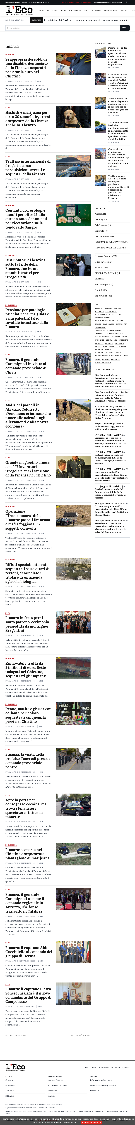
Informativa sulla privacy (101, 1080)
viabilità (115, 359)
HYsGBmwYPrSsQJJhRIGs (108, 406)
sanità (108, 349)
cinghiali (109, 333)
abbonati (99, 308)
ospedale (113, 346)
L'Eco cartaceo (102, 262)
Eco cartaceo (110, 10)
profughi (99, 349)
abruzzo (109, 308)
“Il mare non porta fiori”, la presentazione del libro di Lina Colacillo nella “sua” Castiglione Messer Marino (111, 475)
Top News (115, 1067)
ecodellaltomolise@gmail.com (103, 1085)
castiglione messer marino (108, 330)
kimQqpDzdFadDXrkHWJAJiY (110, 503)
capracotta (121, 324)
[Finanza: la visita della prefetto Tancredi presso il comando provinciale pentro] (73, 759)
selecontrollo (102, 356)
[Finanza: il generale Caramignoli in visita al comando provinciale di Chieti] (73, 364)
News (63, 10)
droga (98, 337)
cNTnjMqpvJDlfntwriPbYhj (109, 435)
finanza (105, 337)
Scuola (98, 278)
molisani (109, 343)
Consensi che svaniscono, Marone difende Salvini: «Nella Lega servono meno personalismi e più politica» (118, 157)
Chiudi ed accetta (91, 1122)
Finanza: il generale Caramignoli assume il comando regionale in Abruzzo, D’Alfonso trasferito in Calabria (24, 903)
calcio (98, 324)
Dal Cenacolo (101, 225)
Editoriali (9, 1096)
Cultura (98, 219)
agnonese (99, 311)
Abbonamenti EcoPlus (57, 1085)
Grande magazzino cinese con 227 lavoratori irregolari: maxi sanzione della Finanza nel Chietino (28, 469)
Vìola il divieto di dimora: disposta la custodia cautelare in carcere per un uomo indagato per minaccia (118, 105)
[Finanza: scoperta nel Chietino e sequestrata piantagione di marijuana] (73, 854)
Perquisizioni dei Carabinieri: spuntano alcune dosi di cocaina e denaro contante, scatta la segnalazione (87, 20)
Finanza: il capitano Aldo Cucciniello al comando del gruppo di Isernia (28, 951)
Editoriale (96, 10)
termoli (115, 356)
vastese (124, 356)
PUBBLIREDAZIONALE (105, 273)
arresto (99, 318)
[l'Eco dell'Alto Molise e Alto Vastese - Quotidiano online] (19, 10)
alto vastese (101, 314)
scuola (117, 353)
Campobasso (108, 324)
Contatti (124, 10)
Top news (99, 296)
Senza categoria (102, 284)
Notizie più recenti (81, 1035)
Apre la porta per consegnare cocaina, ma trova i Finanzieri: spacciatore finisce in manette (25, 808)
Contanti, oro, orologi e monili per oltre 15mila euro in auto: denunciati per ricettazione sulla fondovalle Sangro (26, 219)
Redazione (52, 1091)
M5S (115, 340)
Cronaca (9, 1080)
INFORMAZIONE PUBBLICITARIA (110, 247)
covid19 (119, 333)
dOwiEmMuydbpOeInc (106, 375)
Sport (97, 290)
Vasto (98, 359)
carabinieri (100, 327)
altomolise (111, 311)
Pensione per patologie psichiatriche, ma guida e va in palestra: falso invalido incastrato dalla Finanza (27, 318)
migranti (99, 343)
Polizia (122, 346)
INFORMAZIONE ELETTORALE (110, 242)
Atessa (107, 318)
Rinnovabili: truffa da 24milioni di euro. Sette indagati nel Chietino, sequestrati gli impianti (26, 669)
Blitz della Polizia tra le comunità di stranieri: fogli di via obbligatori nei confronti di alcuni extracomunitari (118, 81)
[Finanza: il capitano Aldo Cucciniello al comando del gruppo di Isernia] (73, 952)
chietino (99, 333)
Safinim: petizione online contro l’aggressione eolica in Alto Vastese (109, 426)
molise (98, 346)
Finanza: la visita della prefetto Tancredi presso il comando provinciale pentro (28, 760)
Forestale (115, 337)
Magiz (98, 423)
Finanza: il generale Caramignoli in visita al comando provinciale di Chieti (26, 366)
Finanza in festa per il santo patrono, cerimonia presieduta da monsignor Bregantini (27, 624)
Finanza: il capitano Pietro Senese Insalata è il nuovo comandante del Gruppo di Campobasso (28, 995)
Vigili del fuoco (103, 362)
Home (41, 10)
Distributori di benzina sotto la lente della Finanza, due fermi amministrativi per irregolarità (25, 268)
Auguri (98, 214)
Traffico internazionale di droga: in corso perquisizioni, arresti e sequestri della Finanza (28, 167)
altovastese (115, 314)
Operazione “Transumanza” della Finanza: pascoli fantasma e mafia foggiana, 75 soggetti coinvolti (27, 520)
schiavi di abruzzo (104, 353)
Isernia (109, 340)
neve (105, 346)
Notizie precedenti (15, 1035)
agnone (117, 308)
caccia (120, 321)
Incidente (99, 340)
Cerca (124, 28)
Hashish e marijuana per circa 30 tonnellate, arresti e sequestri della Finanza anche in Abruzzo (28, 118)
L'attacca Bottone (78, 10)
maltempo (123, 340)
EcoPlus (126, 1067)
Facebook (94, 1091)
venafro (106, 359)
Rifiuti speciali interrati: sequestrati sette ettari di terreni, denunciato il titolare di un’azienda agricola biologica (27, 573)
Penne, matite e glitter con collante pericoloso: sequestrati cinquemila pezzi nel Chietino (28, 715)
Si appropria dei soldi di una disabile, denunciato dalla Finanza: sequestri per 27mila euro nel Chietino (26, 68)
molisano (119, 343)
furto (124, 337)
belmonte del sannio (105, 321)
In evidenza (52, 10)
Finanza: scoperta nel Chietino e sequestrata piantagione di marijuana (27, 854)
